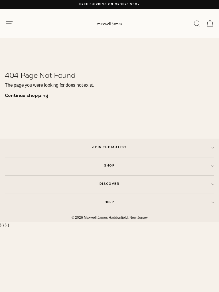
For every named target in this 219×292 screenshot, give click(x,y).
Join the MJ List (109, 147)
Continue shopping (26, 96)
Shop (109, 165)
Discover (109, 184)
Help (109, 202)
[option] (109, 4)
